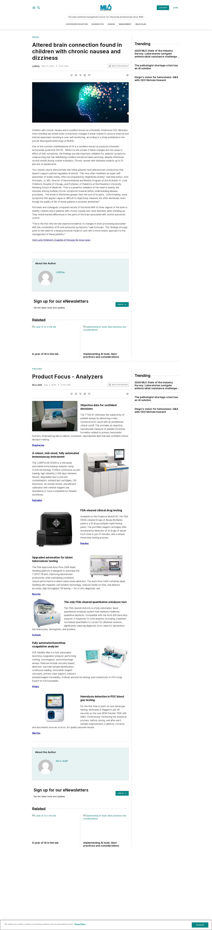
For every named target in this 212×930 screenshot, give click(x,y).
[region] (106, 925)
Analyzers (37, 369)
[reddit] (85, 75)
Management (125, 24)
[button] (34, 8)
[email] (89, 75)
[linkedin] (76, 75)
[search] (38, 8)
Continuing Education (77, 24)
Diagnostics (98, 24)
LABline (36, 66)
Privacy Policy (79, 924)
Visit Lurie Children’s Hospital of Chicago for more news (61, 240)
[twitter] (80, 75)
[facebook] (71, 75)
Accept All (200, 925)
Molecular (140, 24)
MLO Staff (37, 385)
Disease (111, 24)
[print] (127, 75)
